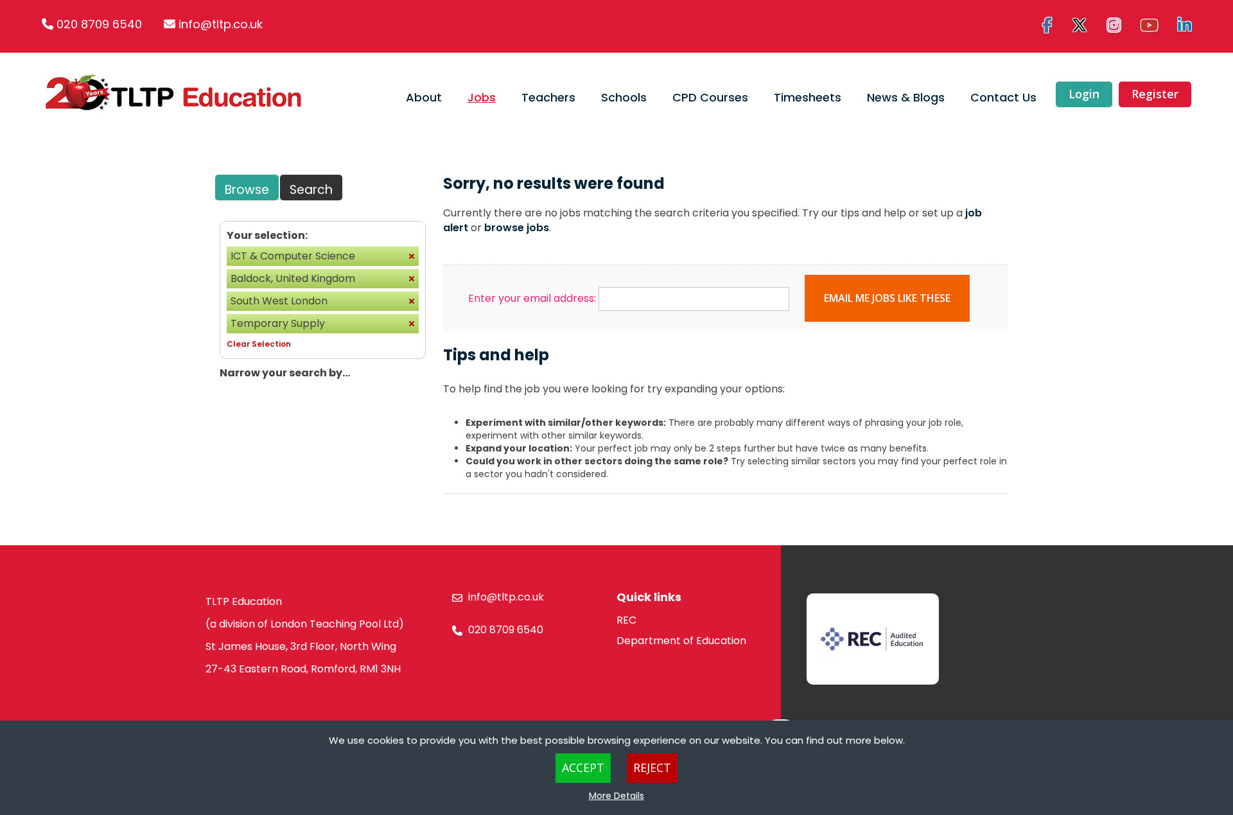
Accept (583, 767)
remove (411, 256)
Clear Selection (259, 343)
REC (626, 620)
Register (1155, 93)
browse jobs (516, 227)
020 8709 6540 (99, 24)
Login (1084, 93)
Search (311, 189)
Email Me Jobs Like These (887, 298)
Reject (652, 767)
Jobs (482, 97)
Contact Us (1003, 97)
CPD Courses (710, 97)
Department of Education (681, 640)
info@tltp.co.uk (221, 24)
